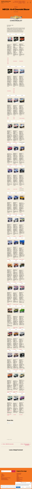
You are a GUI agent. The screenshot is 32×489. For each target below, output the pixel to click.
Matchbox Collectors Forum (6, 1)
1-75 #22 (8, 236)
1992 (14, 92)
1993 (8, 117)
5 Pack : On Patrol (15, 304)
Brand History (20, 1)
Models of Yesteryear (19, 479)
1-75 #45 (14, 349)
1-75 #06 (20, 304)
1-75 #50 (20, 164)
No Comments (16, 11)
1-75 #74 (8, 369)
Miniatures (23, 1)
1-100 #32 (8, 259)
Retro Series (20, 414)
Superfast (20, 349)
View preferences (28, 487)
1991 (14, 91)
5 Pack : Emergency (21, 118)
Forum (17, 1)
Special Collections (19, 481)
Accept (18, 487)
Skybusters (18, 480)
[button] (30, 482)
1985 (8, 59)
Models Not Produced (4, 478)
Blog (15, 1)
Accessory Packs (19, 473)
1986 (8, 60)
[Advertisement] (16, 432)
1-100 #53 (14, 414)
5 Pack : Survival (15, 259)
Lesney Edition (21, 369)
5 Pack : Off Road (9, 164)
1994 (8, 118)
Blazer (8, 439)
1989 (14, 88)
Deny (23, 487)
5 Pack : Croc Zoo (15, 369)
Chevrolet (11, 439)
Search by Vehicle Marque (4, 479)
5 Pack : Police (15, 164)
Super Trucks (9, 142)
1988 (8, 63)
